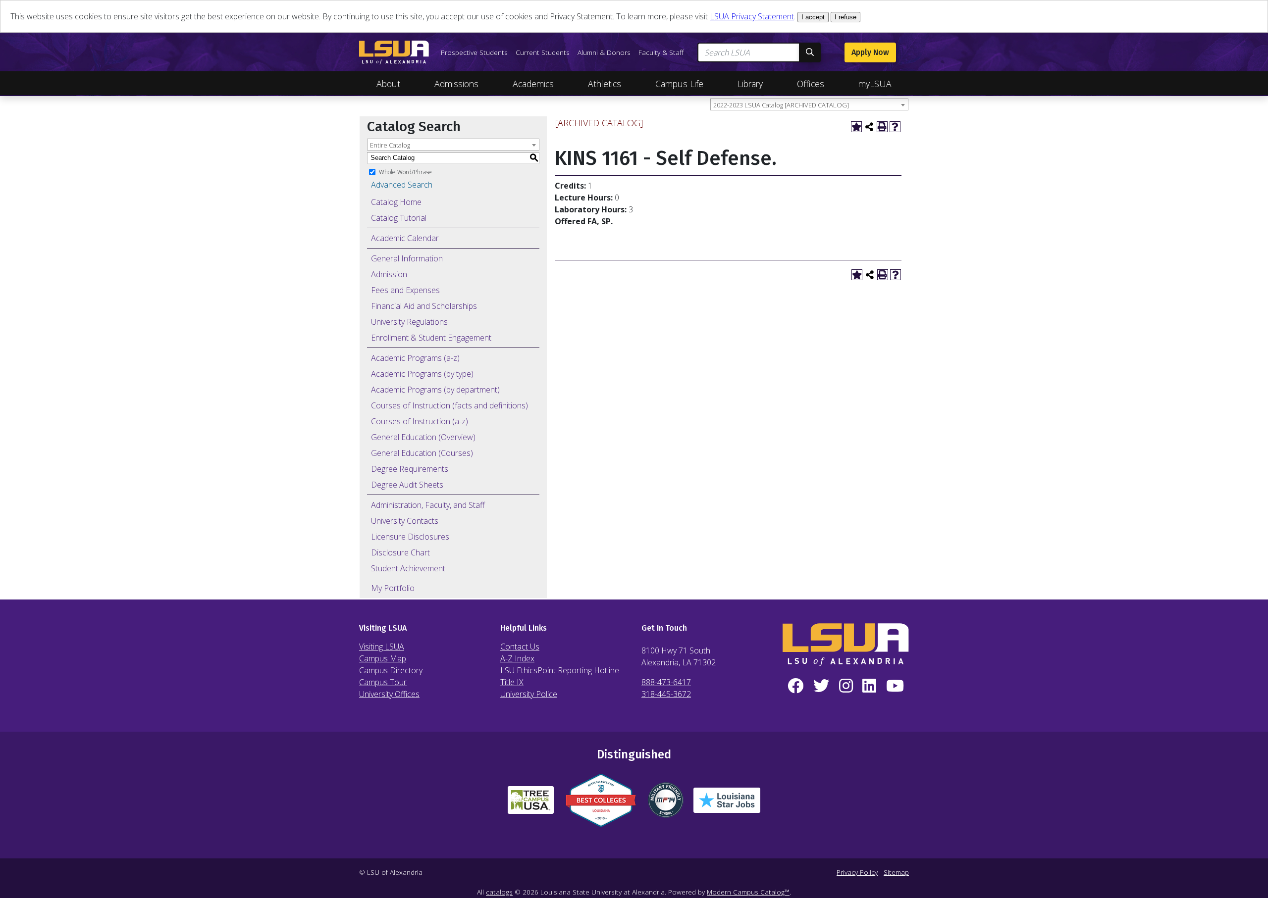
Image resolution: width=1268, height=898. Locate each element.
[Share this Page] (869, 126)
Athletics (604, 84)
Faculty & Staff (661, 52)
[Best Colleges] (601, 804)
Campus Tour (383, 682)
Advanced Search (401, 184)
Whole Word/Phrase (405, 171)
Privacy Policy (857, 872)
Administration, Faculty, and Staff (428, 504)
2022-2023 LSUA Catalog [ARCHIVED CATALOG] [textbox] (781, 104)
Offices (810, 84)
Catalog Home (396, 202)
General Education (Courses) (422, 453)
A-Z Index (517, 658)
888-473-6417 (666, 682)
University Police (528, 694)
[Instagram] (846, 686)
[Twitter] (821, 686)
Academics (533, 84)
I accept (813, 17)
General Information (407, 258)
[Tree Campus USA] (531, 804)
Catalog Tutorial (398, 217)
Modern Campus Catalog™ (748, 892)
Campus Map (382, 658)
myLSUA (875, 84)
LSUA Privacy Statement (752, 16)
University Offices (389, 694)
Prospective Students (474, 52)
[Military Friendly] (665, 804)
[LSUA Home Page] (394, 52)
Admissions (456, 84)
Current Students (543, 52)
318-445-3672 (666, 694)
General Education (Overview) (423, 437)
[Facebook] (795, 686)
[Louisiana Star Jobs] (726, 804)
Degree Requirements (409, 468)
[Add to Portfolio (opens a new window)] (856, 126)
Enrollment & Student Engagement (431, 337)
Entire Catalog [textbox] (390, 145)
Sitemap (896, 872)
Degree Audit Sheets (407, 484)
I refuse (845, 17)
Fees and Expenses (405, 290)
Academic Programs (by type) (422, 373)
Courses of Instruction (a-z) (419, 421)
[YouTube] (895, 686)
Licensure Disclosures (410, 536)
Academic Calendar (405, 238)
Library (750, 84)
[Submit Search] (810, 52)
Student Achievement (408, 568)
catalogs (499, 892)
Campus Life (679, 84)
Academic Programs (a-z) (415, 357)
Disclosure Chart (400, 552)
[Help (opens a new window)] (895, 126)
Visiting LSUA (381, 646)
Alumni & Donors (604, 52)
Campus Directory (391, 670)
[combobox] (809, 104)
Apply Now (870, 52)
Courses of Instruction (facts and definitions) (449, 405)
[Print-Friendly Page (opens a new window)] (882, 126)
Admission (389, 274)
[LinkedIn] (869, 686)
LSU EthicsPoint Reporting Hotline (559, 670)
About (388, 84)
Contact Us (519, 646)
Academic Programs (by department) (435, 389)
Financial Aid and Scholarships (424, 305)
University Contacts (404, 520)
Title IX (512, 682)
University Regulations (409, 321)
